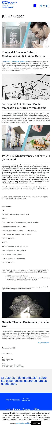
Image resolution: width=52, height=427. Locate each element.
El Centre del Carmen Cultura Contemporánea (15, 61)
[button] (34, 5)
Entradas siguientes (43, 342)
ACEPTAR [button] (36, 423)
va (47, 5)
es (40, 5)
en (44, 5)
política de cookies (23, 423)
